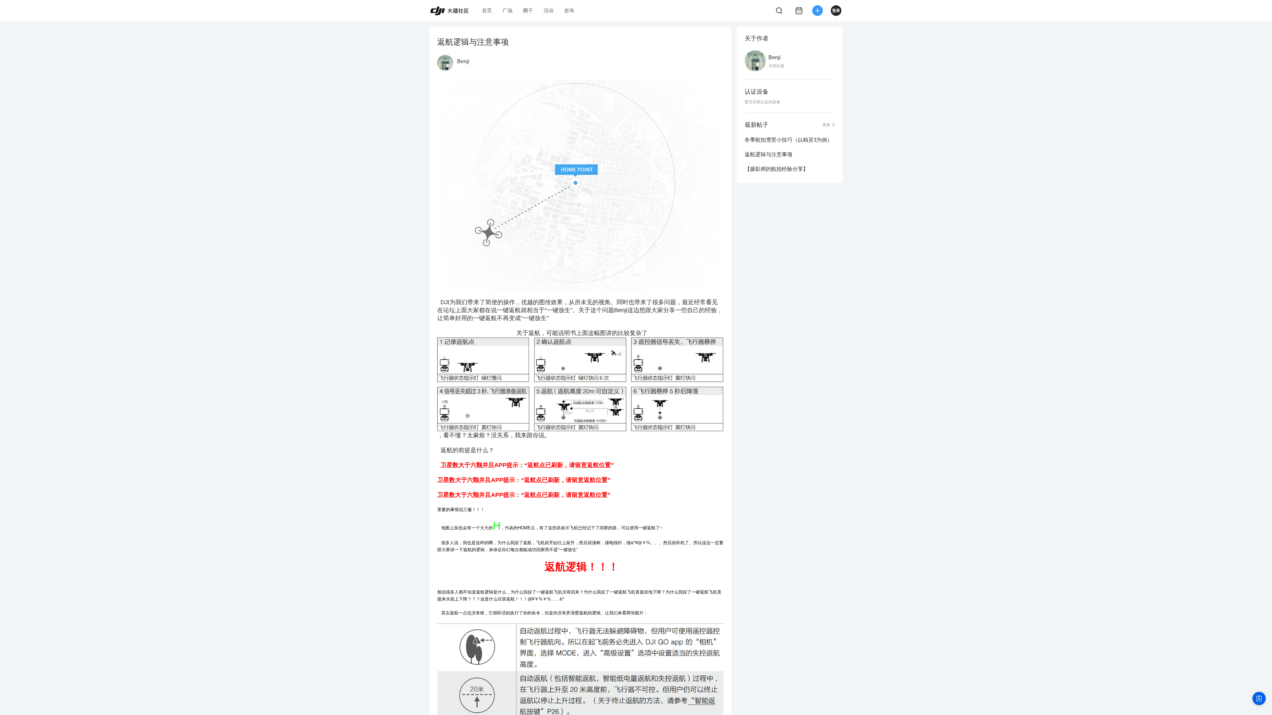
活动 (549, 10)
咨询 (569, 10)
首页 (487, 10)
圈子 (528, 10)
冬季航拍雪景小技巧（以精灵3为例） (788, 140)
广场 (507, 10)
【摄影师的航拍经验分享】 (776, 169)
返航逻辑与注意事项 (768, 154)
